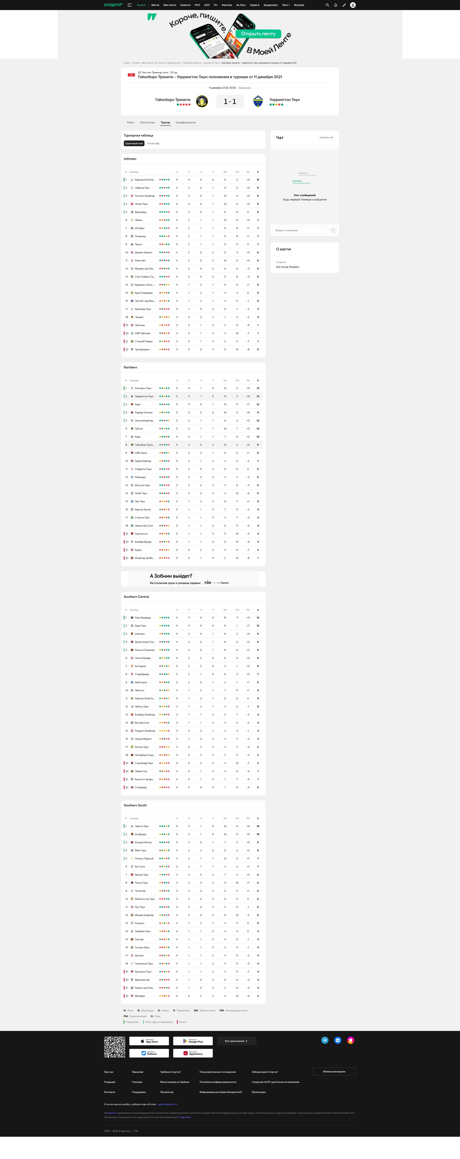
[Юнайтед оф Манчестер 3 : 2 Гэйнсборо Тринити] (181, 104)
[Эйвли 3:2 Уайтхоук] (166, 220)
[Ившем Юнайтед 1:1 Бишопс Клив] (160, 915)
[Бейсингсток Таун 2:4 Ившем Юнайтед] (162, 899)
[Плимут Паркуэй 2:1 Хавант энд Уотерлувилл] (168, 858)
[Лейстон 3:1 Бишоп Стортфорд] (164, 690)
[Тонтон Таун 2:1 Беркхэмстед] (166, 882)
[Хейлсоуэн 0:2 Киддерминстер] (160, 682)
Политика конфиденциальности (218, 1082)
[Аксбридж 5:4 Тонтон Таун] (168, 834)
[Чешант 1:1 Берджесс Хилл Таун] (168, 284)
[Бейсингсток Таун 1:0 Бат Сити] (168, 866)
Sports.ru (112, 1112)
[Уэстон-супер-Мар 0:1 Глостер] (160, 939)
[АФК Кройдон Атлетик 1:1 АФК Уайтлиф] (160, 333)
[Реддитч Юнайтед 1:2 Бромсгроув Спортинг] (168, 642)
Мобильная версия (334, 1071)
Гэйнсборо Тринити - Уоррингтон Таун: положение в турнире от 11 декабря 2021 (258, 62)
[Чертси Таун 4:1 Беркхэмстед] (164, 826)
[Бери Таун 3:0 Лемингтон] (168, 625)
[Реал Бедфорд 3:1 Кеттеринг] (160, 666)
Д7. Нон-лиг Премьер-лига (168, 62)
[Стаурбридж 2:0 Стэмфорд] (164, 674)
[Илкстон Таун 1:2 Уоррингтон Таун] (166, 396)
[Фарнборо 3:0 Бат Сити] (160, 866)
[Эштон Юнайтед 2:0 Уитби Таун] (166, 420)
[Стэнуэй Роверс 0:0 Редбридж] (160, 341)
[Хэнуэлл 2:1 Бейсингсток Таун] (160, 899)
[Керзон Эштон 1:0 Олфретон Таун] (160, 469)
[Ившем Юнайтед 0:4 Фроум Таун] (164, 874)
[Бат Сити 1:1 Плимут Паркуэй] (164, 858)
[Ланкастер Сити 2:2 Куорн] (168, 525)
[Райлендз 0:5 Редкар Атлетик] (168, 412)
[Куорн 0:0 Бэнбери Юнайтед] (160, 714)
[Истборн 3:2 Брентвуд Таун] (166, 228)
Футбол (136, 62)
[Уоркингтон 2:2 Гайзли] (164, 428)
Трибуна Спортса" (170, 1071)
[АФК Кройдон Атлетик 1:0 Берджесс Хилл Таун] (160, 284)
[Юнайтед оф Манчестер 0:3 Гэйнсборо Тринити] (164, 444)
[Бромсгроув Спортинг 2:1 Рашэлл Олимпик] (164, 642)
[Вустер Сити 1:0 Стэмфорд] (168, 722)
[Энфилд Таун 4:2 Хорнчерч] (160, 187)
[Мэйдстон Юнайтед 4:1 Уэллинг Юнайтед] (160, 196)
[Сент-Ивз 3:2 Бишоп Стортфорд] (160, 779)
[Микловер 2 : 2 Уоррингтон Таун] (276, 104)
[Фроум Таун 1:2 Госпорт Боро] (168, 874)
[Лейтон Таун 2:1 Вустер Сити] (166, 706)
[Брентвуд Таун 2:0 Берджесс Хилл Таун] (162, 284)
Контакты (109, 1092)
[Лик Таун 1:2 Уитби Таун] (160, 493)
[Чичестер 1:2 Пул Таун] (162, 891)
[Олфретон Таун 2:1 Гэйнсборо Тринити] (162, 444)
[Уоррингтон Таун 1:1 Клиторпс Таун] (164, 388)
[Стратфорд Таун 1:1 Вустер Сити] (162, 722)
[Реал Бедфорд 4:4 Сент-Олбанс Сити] (160, 617)
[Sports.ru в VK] (338, 1041)
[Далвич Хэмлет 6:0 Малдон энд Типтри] (162, 252)
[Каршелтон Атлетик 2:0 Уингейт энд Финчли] (164, 179)
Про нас (108, 1071)
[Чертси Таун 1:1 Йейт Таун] (166, 826)
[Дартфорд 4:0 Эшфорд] (160, 212)
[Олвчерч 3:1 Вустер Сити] (164, 633)
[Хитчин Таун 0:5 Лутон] (160, 747)
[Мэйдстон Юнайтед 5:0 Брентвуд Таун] (160, 309)
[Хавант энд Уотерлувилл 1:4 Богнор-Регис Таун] (160, 988)
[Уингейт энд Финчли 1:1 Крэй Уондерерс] (162, 293)
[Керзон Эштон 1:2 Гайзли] (168, 428)
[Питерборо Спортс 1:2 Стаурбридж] (166, 674)
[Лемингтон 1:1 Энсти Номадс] (164, 658)
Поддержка (139, 1092)
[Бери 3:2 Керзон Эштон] (162, 436)
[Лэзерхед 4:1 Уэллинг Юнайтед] (164, 196)
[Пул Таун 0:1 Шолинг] (164, 907)
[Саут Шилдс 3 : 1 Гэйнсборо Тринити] (186, 104)
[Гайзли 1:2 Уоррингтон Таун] (160, 396)
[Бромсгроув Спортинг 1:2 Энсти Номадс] (166, 642)
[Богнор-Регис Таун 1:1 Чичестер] (160, 891)
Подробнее (185, 1117)
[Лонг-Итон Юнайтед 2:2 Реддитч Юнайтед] (160, 730)
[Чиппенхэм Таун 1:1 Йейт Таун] (164, 850)
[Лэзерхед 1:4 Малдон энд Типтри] (168, 236)
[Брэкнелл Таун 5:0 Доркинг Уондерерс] (160, 971)
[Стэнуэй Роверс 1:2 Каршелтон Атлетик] (168, 179)
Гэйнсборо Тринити (172, 99)
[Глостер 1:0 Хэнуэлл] (168, 923)
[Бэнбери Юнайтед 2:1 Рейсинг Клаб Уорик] (164, 698)
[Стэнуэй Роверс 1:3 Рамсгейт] (164, 260)
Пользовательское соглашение (218, 1071)
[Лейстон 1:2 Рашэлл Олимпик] (166, 650)
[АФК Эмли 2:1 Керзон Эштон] (164, 453)
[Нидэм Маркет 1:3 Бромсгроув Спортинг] (162, 642)
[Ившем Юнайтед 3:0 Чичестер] (166, 891)
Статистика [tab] (147, 122)
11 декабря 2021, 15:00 (222, 87)
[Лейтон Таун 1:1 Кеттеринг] (164, 666)
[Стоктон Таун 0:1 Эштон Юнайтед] (162, 420)
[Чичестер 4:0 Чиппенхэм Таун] (168, 891)
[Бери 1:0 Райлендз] (164, 436)
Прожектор (166, 1092)
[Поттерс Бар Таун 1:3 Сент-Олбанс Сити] (160, 276)
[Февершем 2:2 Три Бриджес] (160, 349)
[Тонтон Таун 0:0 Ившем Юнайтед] (160, 882)
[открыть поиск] (327, 5)
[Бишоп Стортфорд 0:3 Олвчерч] (168, 633)
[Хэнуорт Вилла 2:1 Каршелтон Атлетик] (160, 179)
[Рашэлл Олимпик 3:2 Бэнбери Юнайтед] (168, 650)
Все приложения (234, 1041)
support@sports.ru (167, 1104)
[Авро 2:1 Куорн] (160, 404)
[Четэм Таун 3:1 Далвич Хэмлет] (164, 204)
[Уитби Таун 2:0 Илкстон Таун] (164, 485)
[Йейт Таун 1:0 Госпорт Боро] (162, 850)
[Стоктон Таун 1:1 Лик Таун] (164, 501)
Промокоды (259, 1092)
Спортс (127, 62)
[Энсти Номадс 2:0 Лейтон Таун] (168, 658)
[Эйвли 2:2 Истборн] (162, 220)
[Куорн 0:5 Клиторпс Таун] (162, 388)
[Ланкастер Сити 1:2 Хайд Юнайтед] (164, 461)
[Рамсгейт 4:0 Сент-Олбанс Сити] (168, 260)
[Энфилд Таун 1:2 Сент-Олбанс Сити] (164, 187)
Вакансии (137, 1071)
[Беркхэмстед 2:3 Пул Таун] (168, 907)
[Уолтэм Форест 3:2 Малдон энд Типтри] (160, 268)
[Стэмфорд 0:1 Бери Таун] (164, 625)
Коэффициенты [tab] (186, 122)
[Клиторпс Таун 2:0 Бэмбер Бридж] (160, 388)
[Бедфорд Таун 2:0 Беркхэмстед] (160, 979)
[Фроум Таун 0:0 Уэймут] (160, 874)
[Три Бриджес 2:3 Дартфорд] (162, 212)
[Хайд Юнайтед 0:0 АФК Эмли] (160, 453)
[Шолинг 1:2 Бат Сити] (162, 866)
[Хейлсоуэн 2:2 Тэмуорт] (162, 682)
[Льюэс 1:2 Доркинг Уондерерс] (160, 244)
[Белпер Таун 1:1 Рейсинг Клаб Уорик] (160, 698)
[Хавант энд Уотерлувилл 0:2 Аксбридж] (164, 834)
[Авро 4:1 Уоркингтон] (166, 404)
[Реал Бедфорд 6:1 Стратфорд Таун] (168, 617)
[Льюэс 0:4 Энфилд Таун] (162, 187)
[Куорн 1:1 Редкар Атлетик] (164, 412)
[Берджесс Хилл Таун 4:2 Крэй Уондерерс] (160, 293)
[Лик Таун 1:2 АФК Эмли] (166, 453)
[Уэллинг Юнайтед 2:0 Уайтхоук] (162, 196)
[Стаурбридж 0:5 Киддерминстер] (162, 674)
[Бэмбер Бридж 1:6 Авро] (162, 404)
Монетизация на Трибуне (175, 1082)
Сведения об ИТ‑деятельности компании (275, 1082)
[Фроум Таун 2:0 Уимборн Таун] (162, 874)
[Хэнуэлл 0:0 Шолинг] (166, 923)
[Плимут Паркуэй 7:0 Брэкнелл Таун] (162, 858)
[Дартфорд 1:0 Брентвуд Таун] (164, 212)
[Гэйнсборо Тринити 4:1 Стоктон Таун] (166, 444)
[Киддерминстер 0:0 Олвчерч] (160, 633)
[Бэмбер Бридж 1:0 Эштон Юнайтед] (164, 420)
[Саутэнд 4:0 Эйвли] (160, 220)
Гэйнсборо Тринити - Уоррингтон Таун (201, 62)
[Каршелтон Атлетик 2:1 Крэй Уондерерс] (166, 179)
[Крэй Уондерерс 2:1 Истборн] (168, 228)
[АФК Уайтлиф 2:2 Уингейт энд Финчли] (166, 301)
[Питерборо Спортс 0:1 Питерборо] (160, 755)
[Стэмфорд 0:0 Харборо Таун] (160, 787)
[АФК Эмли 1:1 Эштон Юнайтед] (168, 420)
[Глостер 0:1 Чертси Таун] (162, 826)
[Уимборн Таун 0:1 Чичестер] (164, 891)
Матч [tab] (130, 122)
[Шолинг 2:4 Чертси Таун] (168, 826)
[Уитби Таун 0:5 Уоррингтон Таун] (168, 396)
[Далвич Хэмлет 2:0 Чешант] (166, 252)
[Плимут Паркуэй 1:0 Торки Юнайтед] (160, 858)
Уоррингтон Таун (285, 99)
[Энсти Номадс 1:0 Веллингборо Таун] (160, 658)
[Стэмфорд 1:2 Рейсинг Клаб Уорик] (166, 698)
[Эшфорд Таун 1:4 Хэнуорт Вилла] (160, 842)
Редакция (109, 1082)
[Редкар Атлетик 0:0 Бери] (160, 412)
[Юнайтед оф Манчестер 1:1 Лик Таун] (162, 501)
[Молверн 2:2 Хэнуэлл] (162, 923)
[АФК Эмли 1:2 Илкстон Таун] (162, 453)
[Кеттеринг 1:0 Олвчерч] (162, 633)
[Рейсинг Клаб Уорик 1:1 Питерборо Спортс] (162, 698)
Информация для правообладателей (221, 1092)
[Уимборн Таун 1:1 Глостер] (166, 931)
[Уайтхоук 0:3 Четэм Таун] (168, 204)
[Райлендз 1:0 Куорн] (166, 477)
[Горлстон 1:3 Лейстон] (160, 690)
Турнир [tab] (165, 122)
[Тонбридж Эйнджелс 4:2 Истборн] (160, 228)
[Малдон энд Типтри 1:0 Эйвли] (164, 220)
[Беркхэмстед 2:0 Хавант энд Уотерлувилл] (162, 979)
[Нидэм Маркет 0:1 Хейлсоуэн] (168, 682)
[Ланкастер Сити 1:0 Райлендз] (162, 477)
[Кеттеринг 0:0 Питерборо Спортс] (168, 666)
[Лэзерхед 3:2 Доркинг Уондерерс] (160, 236)
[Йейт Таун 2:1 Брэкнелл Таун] (168, 850)
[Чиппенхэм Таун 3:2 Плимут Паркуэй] (166, 858)
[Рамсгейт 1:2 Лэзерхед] (162, 236)
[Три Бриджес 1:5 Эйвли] (168, 220)
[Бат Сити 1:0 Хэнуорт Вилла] (166, 842)
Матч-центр (147, 62)
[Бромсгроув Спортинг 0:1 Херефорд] (160, 642)
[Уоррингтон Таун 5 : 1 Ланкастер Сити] (282, 104)
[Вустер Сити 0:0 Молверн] (160, 722)
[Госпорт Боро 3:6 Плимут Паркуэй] (160, 947)
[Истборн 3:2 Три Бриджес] (164, 228)
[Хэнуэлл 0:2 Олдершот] (160, 923)
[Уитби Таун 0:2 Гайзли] (162, 428)
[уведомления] (335, 5)
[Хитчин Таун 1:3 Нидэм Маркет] (164, 739)
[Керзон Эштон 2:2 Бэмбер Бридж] (166, 509)
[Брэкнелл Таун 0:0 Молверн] (166, 971)
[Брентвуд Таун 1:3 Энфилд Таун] (168, 187)
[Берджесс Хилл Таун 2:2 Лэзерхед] (166, 236)
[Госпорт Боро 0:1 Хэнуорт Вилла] (164, 842)
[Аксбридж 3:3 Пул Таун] (160, 834)
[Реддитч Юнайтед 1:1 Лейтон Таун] (162, 706)
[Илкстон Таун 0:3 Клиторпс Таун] (168, 388)
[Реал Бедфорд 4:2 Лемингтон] (162, 617)
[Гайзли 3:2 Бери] (166, 428)
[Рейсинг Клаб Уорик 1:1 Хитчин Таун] (168, 698)
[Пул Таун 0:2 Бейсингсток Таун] (166, 899)
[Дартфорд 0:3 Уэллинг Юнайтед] (168, 196)
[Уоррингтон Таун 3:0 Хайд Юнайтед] (162, 396)
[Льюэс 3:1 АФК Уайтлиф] (168, 244)
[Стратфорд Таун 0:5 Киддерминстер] (160, 763)
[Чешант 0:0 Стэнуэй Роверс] (162, 317)
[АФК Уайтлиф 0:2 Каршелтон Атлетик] (162, 179)
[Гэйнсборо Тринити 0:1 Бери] (168, 436)
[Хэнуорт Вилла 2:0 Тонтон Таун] (162, 842)
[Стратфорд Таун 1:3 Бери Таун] (166, 625)
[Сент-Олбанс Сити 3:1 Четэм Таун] (162, 204)
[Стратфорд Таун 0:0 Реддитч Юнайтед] (164, 730)
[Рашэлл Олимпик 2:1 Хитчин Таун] (162, 650)
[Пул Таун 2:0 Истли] (160, 907)
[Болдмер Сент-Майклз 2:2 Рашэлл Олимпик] (160, 650)
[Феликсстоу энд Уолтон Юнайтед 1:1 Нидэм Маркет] (160, 739)
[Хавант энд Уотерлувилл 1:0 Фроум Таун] (166, 874)
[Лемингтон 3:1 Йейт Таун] (160, 771)
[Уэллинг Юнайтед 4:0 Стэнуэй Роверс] (166, 196)
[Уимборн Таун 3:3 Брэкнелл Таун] (160, 931)
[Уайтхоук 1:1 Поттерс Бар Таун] (160, 325)
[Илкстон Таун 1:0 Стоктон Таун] (160, 485)
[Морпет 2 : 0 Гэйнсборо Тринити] (189, 104)
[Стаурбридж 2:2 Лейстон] (168, 674)
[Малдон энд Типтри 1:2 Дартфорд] (166, 212)
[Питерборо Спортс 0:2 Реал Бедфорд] (164, 617)
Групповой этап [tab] (134, 143)
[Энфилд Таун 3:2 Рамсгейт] (166, 187)
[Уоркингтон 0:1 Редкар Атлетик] (162, 412)
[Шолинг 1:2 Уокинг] (160, 955)
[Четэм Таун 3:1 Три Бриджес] (166, 204)
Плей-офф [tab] (153, 143)
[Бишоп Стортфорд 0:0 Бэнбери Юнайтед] (162, 714)
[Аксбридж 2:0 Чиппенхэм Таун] (162, 834)
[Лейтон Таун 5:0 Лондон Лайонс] (160, 706)
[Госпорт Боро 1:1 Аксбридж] (166, 834)
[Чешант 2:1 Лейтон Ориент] (160, 317)
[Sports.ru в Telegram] (325, 1041)
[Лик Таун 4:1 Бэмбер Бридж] (168, 501)
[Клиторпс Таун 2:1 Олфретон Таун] (166, 388)
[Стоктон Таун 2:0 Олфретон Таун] (168, 469)
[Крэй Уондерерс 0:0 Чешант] (164, 293)
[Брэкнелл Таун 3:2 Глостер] (164, 939)
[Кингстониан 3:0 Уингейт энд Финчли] (160, 301)
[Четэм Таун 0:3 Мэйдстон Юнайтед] (160, 204)
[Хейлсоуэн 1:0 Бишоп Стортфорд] (166, 682)
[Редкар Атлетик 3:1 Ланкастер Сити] (166, 412)
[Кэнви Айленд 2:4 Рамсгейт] (160, 260)
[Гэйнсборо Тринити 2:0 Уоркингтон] (160, 444)
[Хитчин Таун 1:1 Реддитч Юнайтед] (166, 730)
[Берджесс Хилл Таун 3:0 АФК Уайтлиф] (164, 284)
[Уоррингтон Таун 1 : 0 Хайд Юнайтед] (271, 104)
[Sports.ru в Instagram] (351, 1041)
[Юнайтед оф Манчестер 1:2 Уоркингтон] (168, 533)
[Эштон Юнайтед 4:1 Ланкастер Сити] (160, 420)
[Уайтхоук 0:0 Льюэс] (164, 244)
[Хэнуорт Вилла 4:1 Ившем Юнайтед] (168, 842)
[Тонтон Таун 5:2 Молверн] (164, 882)
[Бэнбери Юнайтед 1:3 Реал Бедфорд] (166, 617)
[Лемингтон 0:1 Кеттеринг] (166, 666)
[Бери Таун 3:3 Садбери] (160, 625)
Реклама (137, 1082)
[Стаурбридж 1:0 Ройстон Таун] (160, 674)
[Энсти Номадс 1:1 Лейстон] (162, 658)
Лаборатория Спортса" (265, 1071)
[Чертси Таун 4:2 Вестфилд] (160, 826)
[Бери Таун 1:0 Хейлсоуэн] (162, 625)
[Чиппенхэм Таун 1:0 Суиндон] (160, 963)
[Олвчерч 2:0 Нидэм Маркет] (166, 633)
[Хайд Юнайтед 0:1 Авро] (168, 404)
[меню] (129, 5)
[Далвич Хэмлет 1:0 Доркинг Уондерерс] (160, 252)
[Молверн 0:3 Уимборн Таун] (168, 931)
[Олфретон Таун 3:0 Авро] (164, 404)
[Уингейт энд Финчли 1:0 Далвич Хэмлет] (168, 252)
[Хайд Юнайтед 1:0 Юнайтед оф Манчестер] (166, 461)
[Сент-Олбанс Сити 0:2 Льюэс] (166, 244)
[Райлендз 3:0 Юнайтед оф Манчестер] (160, 477)
